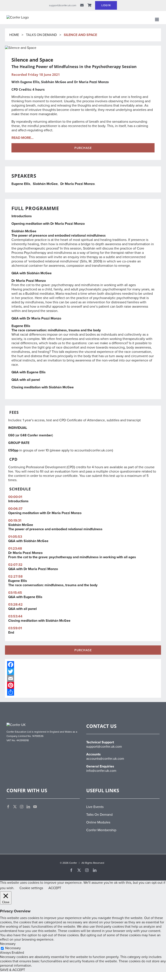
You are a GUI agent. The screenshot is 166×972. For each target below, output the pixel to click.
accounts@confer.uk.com (93, 450)
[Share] (83, 692)
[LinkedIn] (28, 806)
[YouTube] (35, 806)
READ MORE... (22, 138)
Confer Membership (101, 830)
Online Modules (98, 822)
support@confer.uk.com (104, 746)
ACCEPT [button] (54, 888)
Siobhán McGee (45, 184)
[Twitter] (83, 671)
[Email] (83, 678)
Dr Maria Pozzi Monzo (77, 184)
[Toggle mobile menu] (157, 19)
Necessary (13, 948)
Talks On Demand (99, 814)
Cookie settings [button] (31, 888)
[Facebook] (83, 664)
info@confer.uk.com (101, 771)
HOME (14, 35)
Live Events (95, 807)
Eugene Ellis (20, 184)
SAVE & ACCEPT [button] (12, 970)
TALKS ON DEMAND (41, 35)
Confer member (39, 435)
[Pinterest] (83, 685)
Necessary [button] (8, 944)
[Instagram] (21, 806)
